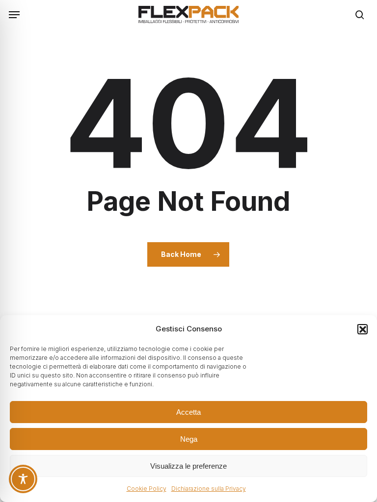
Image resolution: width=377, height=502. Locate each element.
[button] (362, 329)
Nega (188, 439)
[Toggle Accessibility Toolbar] (23, 479)
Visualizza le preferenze (188, 466)
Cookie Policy (146, 488)
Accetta (188, 412)
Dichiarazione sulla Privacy (208, 488)
